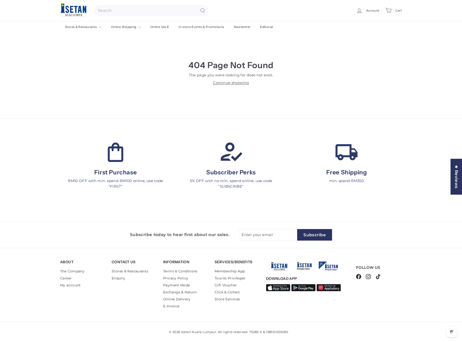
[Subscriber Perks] (231, 152)
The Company (72, 271)
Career (66, 278)
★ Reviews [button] (456, 176)
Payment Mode (176, 285)
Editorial (266, 27)
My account (70, 285)
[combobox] (151, 11)
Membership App (230, 271)
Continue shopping (231, 82)
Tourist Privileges (230, 278)
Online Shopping (124, 27)
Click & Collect (227, 292)
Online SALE (159, 27)
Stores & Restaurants (81, 27)
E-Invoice (171, 306)
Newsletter (242, 27)
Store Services (227, 299)
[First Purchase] (115, 152)
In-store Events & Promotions (201, 27)
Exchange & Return (180, 292)
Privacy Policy (175, 278)
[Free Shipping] (346, 152)
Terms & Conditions (180, 271)
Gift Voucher (226, 285)
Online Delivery (177, 299)
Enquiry (118, 278)
